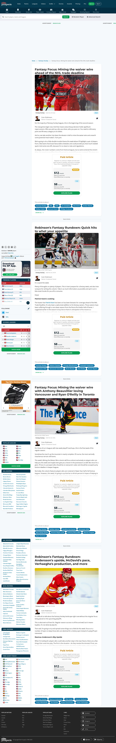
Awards (69, 4)
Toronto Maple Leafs (21, 497)
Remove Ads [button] (57, 23)
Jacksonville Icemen (8, 616)
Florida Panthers (7, 499)
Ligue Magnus (22, 664)
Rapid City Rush (20, 596)
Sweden (3, 715)
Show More (16, 349)
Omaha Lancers (20, 637)
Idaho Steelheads (7, 611)
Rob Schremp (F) (8, 286)
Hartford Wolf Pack (8, 570)
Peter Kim (10, 253)
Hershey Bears (7, 576)
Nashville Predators (8, 508)
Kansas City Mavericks (9, 620)
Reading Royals (20, 598)
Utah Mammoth (20, 499)
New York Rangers (21, 479)
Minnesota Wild (7, 504)
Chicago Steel (6, 636)
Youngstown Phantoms (22, 651)
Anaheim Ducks (7, 474)
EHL (6, 675)
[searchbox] (35, 17)
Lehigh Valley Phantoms (22, 544)
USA (2, 720)
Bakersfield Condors (8, 546)
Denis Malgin (10, 339)
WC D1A (7, 700)
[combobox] (35, 17)
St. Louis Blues (20, 492)
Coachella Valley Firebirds (7, 560)
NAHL (19, 448)
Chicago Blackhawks (8, 486)
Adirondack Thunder (8, 589)
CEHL (19, 668)
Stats (19, 4)
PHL (19, 673)
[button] (96, 10)
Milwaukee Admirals (21, 548)
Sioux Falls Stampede (21, 642)
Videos (43, 4)
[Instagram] (9, 247)
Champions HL (9, 677)
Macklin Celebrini (11, 336)
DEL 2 (6, 693)
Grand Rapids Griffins (8, 566)
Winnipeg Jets (19, 508)
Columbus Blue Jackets (9, 490)
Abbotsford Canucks (8, 544)
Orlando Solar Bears (21, 594)
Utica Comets (19, 577)
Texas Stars (19, 570)
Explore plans (66, 193)
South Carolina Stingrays (20, 605)
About (65, 718)
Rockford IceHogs (20, 557)
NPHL (21, 286)
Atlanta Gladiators (8, 594)
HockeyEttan (8, 666)
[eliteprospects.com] (6, 4)
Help (65, 720)
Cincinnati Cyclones (8, 598)
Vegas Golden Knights (22, 504)
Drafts (51, 4)
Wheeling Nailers (20, 619)
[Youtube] (12, 247)
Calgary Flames (7, 481)
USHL (19, 446)
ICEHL (6, 702)
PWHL (19, 700)
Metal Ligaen (8, 673)
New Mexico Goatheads (22, 589)
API (64, 727)
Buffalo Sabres (7, 479)
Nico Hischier (10, 346)
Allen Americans (7, 591)
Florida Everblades (7, 601)
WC (6, 698)
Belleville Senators (8, 548)
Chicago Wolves (7, 555)
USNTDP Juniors (20, 646)
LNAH (19, 689)
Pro (85, 4)
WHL (6, 457)
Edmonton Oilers (7, 497)
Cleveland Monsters (8, 557)
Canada (3, 718)
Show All (39, 212)
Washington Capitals (21, 506)
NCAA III (20, 686)
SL (5, 689)
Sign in (98, 3)
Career (65, 733)
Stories (61, 4)
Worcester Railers (20, 624)
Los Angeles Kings (7, 502)
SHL (19, 453)
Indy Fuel (5, 613)
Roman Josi (9, 343)
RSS (65, 729)
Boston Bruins (6, 477)
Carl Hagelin (16, 256)
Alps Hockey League (23, 659)
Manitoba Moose (20, 546)
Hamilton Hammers (8, 568)
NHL (21, 295)
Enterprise (66, 731)
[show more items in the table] (28, 302)
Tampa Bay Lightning (21, 495)
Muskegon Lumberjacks (22, 635)
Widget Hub (67, 715)
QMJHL (7, 462)
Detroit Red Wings (7, 495)
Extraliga (20, 460)
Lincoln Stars (6, 649)
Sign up (91, 3)
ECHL (6, 451)
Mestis (7, 670)
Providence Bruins (21, 553)
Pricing (77, 4)
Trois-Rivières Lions (21, 615)
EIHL (19, 666)
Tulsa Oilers (19, 617)
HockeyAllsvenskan (10, 661)
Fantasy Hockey (43, 61)
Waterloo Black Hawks (22, 648)
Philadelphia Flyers (21, 483)
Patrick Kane (50, 303)
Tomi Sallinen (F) (8, 289)
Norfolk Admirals (20, 591)
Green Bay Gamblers (8, 647)
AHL (6, 448)
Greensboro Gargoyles (9, 605)
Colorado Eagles (7, 563)
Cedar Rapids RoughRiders (6, 633)
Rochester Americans (21, 555)
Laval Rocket (6, 581)
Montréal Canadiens (8, 506)
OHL (6, 460)
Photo (65, 724)
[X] (6, 247)
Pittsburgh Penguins (21, 486)
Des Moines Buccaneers (9, 639)
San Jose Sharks (20, 488)
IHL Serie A (21, 661)
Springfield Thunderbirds (19, 565)
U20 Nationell (8, 664)
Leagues (34, 4)
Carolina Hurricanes (8, 483)
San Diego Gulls (20, 559)
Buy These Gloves (15, 408)
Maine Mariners (7, 622)
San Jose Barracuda (21, 562)
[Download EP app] (15, 269)
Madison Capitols (20, 632)
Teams (26, 4)
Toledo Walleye (20, 610)
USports (20, 691)
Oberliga (7, 695)
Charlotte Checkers (8, 553)
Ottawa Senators (20, 481)
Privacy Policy (67, 722)
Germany (3, 724)
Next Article (66, 219)
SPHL (6, 453)
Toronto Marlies (20, 572)
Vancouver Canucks (21, 502)
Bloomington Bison (8, 596)
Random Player (79, 17)
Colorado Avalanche (8, 488)
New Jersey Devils (20, 474)
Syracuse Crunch (20, 568)
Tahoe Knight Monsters (22, 608)
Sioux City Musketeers (22, 639)
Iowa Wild (5, 578)
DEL (6, 691)
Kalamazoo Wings (7, 618)
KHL (21, 292)
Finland (3, 722)
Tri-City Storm (19, 644)
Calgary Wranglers (8, 550)
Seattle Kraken (20, 490)
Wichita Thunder (20, 622)
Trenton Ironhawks (21, 613)
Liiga (21, 289)
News (33, 61)
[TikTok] (15, 247)
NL (19, 457)
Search (66, 17)
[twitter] (97, 118)
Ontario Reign (20, 550)
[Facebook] (2, 247)
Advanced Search (94, 17)
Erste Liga (21, 670)
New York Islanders (21, 477)
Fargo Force (6, 645)
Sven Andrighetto (11, 333)
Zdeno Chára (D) (8, 295)
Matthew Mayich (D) (9, 298)
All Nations (4, 727)
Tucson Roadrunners (21, 575)
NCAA (21, 298)
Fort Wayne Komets (8, 603)
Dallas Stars (6, 492)
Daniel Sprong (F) (8, 292)
